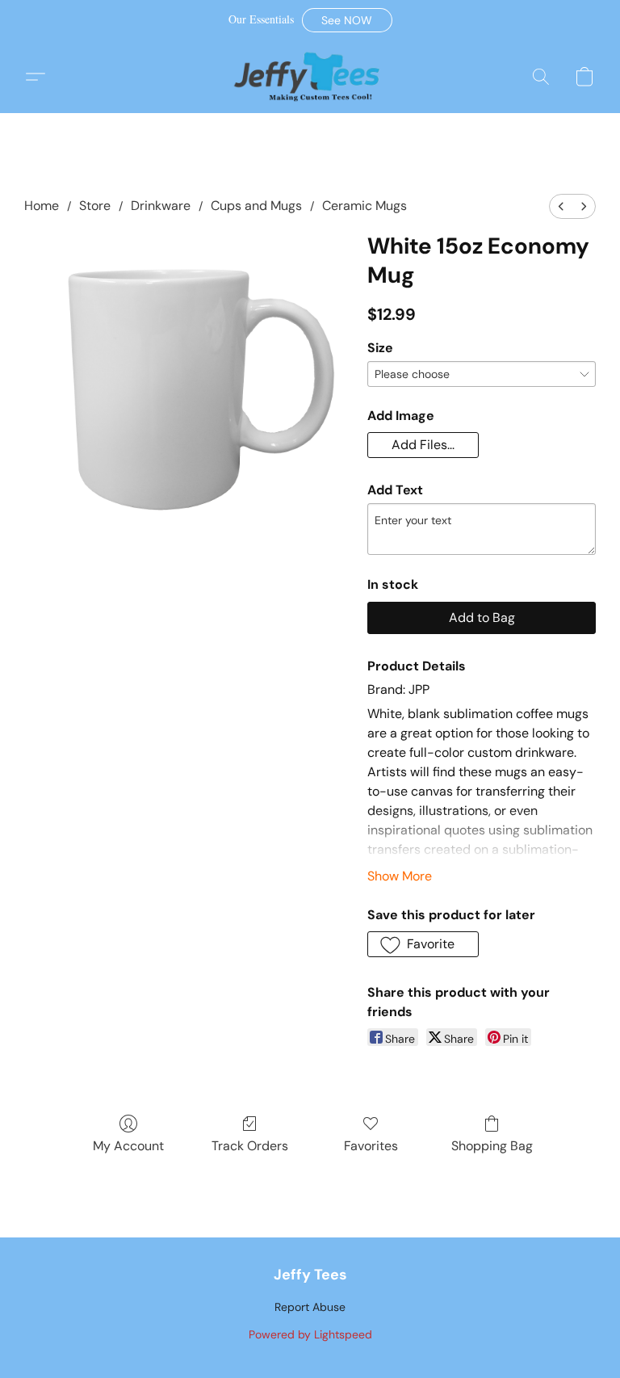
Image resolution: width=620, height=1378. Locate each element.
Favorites (371, 1145)
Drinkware (161, 205)
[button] (347, 20)
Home (41, 205)
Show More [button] (399, 876)
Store (95, 205)
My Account (128, 1145)
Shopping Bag (492, 1145)
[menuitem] (561, 206)
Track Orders (250, 1145)
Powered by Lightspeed (310, 1334)
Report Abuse (310, 1307)
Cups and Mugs (256, 205)
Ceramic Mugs (364, 205)
